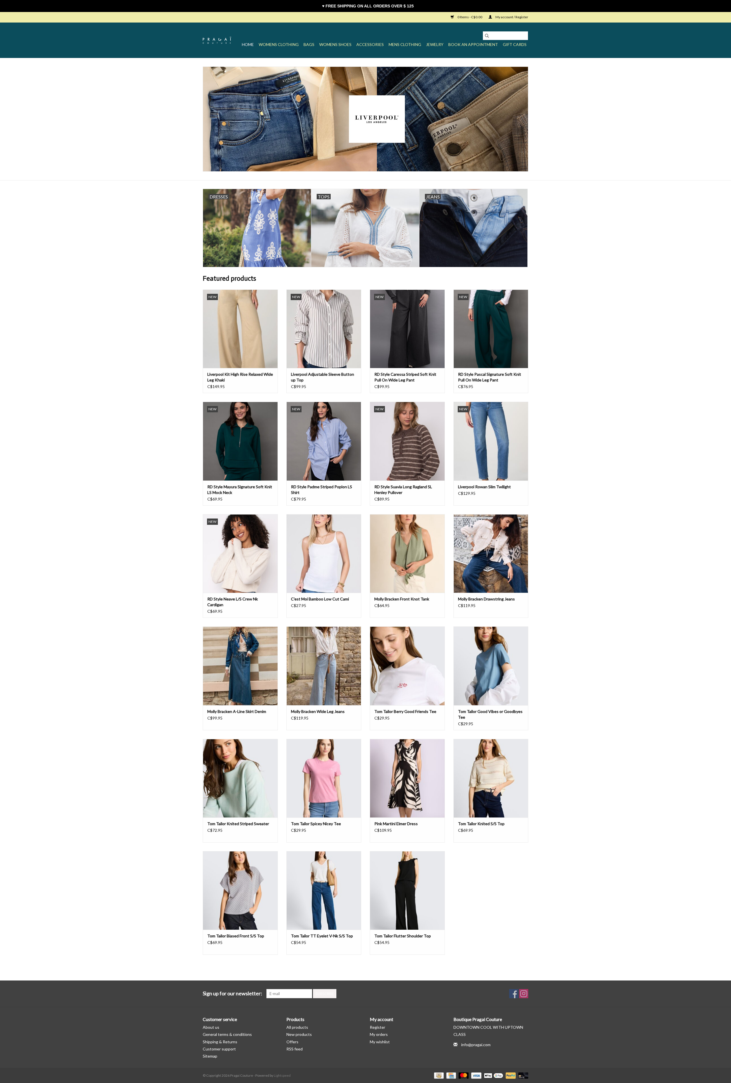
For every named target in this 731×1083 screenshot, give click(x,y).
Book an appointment (473, 44)
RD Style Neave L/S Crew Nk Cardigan (232, 601)
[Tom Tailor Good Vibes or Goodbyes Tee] (491, 665)
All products (297, 1027)
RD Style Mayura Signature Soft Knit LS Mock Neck (239, 489)
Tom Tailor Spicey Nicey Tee (316, 823)
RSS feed (294, 1048)
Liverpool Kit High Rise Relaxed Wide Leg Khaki (240, 377)
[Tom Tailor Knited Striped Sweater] (240, 778)
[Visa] (475, 1075)
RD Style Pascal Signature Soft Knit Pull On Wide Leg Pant (489, 377)
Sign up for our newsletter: (232, 993)
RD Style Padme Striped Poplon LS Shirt (321, 489)
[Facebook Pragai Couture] (513, 993)
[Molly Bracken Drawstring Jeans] (491, 553)
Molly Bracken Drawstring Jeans (486, 598)
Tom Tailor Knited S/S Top (481, 823)
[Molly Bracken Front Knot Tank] (407, 553)
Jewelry (434, 44)
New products (299, 1034)
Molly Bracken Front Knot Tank (401, 598)
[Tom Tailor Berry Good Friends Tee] (407, 665)
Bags (309, 44)
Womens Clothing (279, 44)
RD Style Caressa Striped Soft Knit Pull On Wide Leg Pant (405, 377)
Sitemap (210, 1056)
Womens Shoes (335, 44)
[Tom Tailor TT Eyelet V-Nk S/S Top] (324, 890)
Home (248, 44)
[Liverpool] (365, 119)
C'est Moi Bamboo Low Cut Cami (320, 598)
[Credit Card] (450, 1075)
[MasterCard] (463, 1075)
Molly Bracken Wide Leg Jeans (318, 711)
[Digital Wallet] (493, 1075)
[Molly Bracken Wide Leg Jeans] (324, 665)
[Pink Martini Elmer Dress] (407, 778)
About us (211, 1027)
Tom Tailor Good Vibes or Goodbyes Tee (490, 714)
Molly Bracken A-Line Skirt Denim (236, 711)
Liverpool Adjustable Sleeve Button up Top (322, 377)
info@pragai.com (476, 1044)
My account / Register (511, 17)
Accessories (370, 44)
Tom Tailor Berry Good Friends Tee (405, 711)
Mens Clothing (405, 44)
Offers (292, 1041)
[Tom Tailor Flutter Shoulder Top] (407, 890)
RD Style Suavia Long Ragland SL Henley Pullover (403, 489)
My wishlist (380, 1041)
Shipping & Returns (220, 1041)
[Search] (487, 35)
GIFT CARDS (515, 44)
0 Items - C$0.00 (470, 17)
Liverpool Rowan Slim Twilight (484, 486)
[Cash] (438, 1075)
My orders (379, 1034)
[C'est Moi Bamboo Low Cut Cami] (324, 553)
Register (377, 1027)
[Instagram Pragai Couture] (523, 993)
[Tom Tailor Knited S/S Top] (491, 778)
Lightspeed (282, 1075)
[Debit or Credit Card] (522, 1075)
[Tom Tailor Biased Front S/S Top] (240, 890)
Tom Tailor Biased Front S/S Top (235, 935)
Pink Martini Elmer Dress (396, 823)
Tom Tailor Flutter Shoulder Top (402, 935)
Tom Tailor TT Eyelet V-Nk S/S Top (322, 935)
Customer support (219, 1048)
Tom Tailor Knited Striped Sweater (238, 823)
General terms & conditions (227, 1034)
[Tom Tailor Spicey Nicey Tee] (324, 778)
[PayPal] (510, 1075)
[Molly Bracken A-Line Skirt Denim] (240, 665)
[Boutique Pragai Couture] (217, 40)
